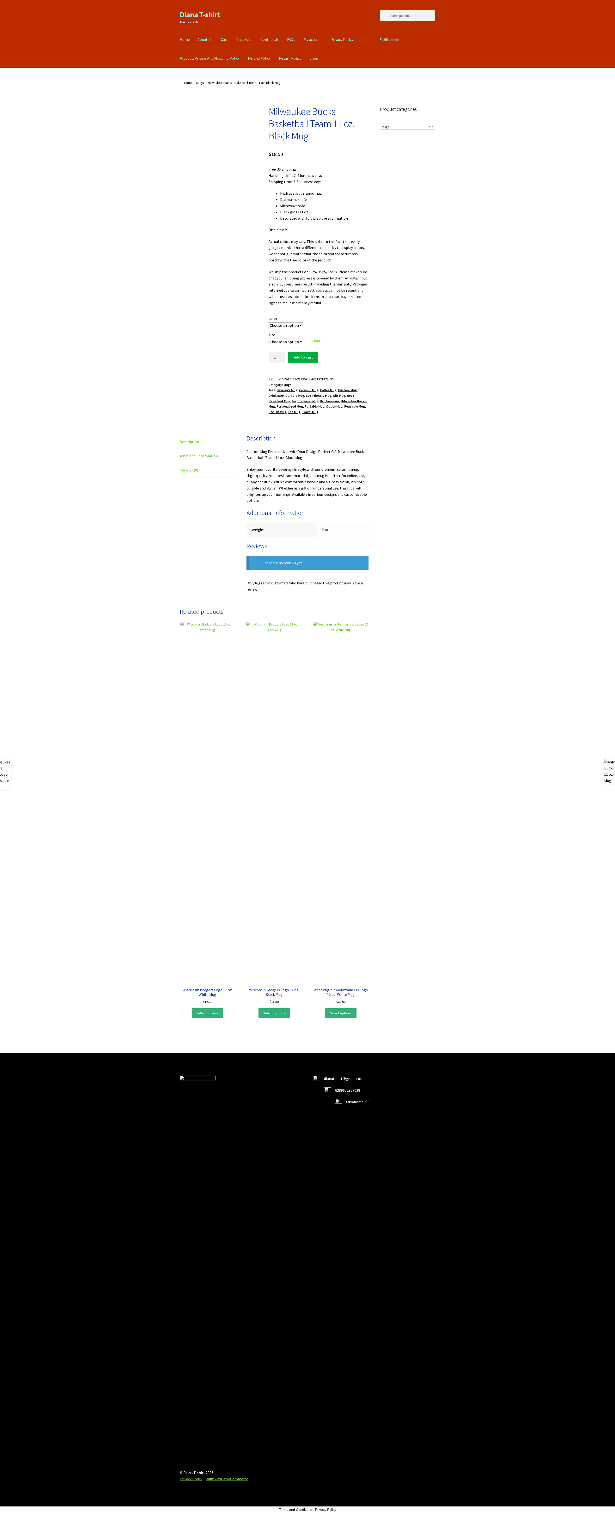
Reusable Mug (354, 406)
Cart (224, 39)
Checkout (244, 39)
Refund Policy (259, 58)
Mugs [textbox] (406, 126)
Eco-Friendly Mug (318, 395)
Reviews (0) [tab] (189, 470)
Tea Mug (294, 412)
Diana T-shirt (200, 14)
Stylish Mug (277, 412)
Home (185, 39)
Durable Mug (294, 395)
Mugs (200, 83)
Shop (314, 58)
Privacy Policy (342, 39)
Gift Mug (339, 395)
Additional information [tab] (199, 455)
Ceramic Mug (308, 390)
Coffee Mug (328, 390)
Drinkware (276, 395)
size (272, 334)
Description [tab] (189, 441)
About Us (204, 39)
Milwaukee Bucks (353, 401)
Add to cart (303, 357)
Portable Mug (315, 406)
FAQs (291, 39)
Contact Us (269, 39)
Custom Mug (347, 390)
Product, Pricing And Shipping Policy (210, 58)
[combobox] (407, 126)
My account (313, 39)
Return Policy (290, 58)
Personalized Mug (290, 406)
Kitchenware (329, 401)
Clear (316, 340)
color (273, 318)
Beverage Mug (287, 390)
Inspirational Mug (305, 401)
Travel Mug (310, 412)
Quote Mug (334, 406)
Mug (272, 406)
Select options (207, 1013)
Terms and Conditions (295, 1510)
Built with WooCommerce (227, 1478)
